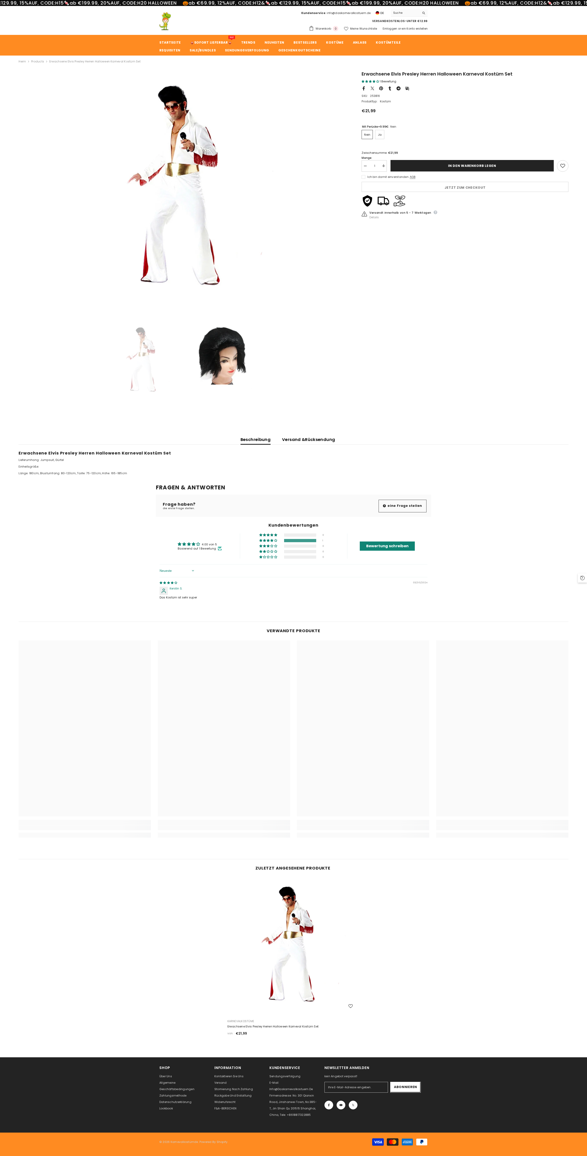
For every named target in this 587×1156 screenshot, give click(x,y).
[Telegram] (398, 88)
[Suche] (409, 13)
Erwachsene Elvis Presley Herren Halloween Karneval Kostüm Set (273, 1026)
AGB (412, 176)
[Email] (407, 88)
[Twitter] (372, 88)
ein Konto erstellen (414, 29)
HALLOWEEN (162, 3)
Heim (22, 61)
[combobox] (405, 12)
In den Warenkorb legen (472, 165)
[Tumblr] (390, 88)
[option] (183, 185)
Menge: (367, 157)
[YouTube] (341, 1105)
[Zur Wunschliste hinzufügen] (562, 165)
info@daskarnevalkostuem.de (349, 13)
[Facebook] (364, 88)
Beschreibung (256, 439)
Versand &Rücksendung (308, 439)
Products (37, 61)
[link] (85, 827)
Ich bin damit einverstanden (387, 177)
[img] (168, 583)
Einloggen (390, 29)
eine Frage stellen (404, 505)
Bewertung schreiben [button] (387, 546)
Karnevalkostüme (240, 1021)
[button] (371, 81)
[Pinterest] (381, 88)
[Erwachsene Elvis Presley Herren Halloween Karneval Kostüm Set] (293, 944)
